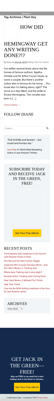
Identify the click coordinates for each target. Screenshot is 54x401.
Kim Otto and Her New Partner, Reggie (22, 260)
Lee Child (11, 149)
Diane (9, 62)
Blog (31, 62)
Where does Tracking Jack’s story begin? (23, 272)
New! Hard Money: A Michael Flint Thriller (23, 280)
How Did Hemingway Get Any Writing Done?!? (26, 41)
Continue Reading (10, 105)
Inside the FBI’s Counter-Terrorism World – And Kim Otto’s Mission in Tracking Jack (25, 266)
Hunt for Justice (41, 62)
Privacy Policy (42, 397)
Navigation (26, 13)
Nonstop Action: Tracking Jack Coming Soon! (25, 276)
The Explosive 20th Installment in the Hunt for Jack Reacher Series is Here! (25, 255)
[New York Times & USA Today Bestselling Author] (27, 10)
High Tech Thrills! (12, 284)
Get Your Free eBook (27, 233)
